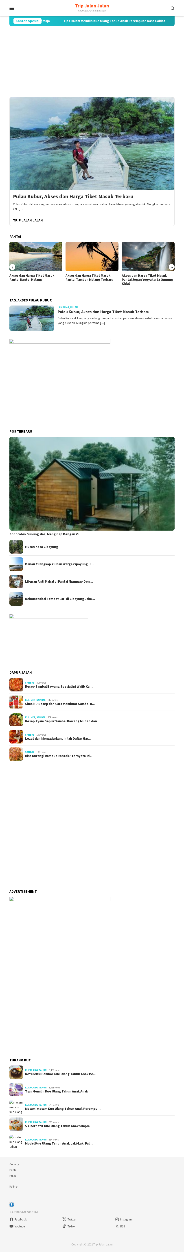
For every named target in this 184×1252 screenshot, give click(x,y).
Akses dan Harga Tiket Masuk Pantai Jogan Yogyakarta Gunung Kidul (91, 280)
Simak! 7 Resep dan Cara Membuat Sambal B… (60, 704)
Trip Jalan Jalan (92, 5)
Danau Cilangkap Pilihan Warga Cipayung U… (59, 564)
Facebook (21, 1219)
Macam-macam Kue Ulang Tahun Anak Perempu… (63, 1109)
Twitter (72, 1219)
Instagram (126, 1219)
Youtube (20, 1226)
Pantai (13, 1170)
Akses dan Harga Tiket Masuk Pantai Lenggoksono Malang (144, 278)
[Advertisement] (92, 61)
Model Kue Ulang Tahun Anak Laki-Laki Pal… (59, 1143)
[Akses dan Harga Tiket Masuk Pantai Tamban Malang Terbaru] (35, 256)
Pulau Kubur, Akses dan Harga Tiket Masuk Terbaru (73, 196)
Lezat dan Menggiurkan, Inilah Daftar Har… (58, 739)
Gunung (14, 1164)
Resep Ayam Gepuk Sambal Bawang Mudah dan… (62, 721)
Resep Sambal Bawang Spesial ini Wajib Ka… (59, 686)
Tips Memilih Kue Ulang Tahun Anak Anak (56, 1091)
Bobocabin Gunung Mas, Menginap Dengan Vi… (45, 534)
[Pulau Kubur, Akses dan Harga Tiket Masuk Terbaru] (92, 143)
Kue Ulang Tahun (36, 1070)
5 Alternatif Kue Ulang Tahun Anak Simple (57, 1126)
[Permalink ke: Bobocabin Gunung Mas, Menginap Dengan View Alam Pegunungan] (92, 484)
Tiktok (71, 1226)
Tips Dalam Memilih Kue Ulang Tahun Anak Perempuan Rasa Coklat (94, 21)
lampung (63, 307)
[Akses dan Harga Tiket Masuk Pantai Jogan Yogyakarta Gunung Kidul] (92, 256)
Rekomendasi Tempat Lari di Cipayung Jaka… (60, 599)
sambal (29, 682)
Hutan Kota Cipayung (41, 547)
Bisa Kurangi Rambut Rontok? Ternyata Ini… (59, 756)
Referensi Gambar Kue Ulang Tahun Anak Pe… (60, 1074)
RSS (122, 1226)
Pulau (74, 307)
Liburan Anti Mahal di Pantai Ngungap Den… (59, 581)
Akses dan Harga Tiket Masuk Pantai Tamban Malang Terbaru (33, 278)
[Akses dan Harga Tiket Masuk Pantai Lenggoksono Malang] (148, 256)
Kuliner (30, 700)
